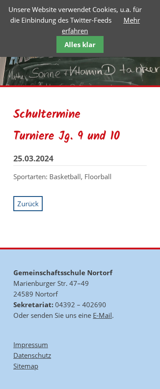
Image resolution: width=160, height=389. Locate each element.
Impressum (30, 344)
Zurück (28, 203)
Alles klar (80, 44)
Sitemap (25, 365)
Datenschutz (32, 355)
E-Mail (102, 315)
